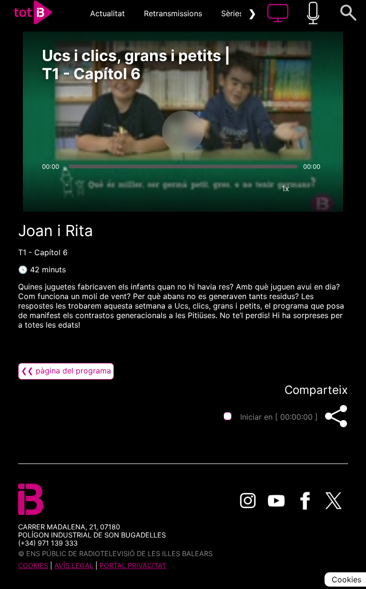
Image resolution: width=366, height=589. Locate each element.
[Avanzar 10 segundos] (233, 132)
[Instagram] (247, 500)
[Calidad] (257, 188)
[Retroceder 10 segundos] (133, 132)
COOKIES (33, 565)
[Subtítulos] (228, 188)
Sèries (232, 13)
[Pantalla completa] (314, 188)
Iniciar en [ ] (279, 417)
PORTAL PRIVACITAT (133, 565)
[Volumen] (52, 188)
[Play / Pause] (183, 132)
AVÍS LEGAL (73, 565)
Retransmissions (173, 13)
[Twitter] (333, 500)
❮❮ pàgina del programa (66, 370)
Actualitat (107, 13)
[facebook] (305, 500)
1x (285, 188)
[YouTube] (276, 500)
